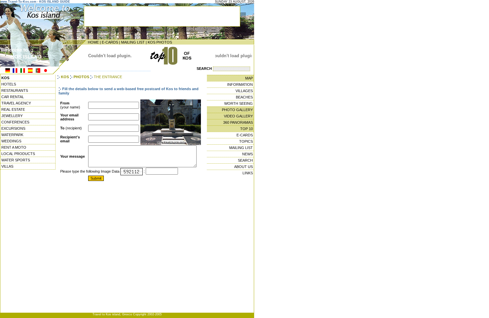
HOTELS (8, 84)
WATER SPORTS (15, 160)
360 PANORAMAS (238, 122)
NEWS (247, 154)
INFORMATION (240, 84)
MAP (249, 78)
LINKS (248, 173)
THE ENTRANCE (108, 77)
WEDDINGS (11, 141)
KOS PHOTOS (160, 42)
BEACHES (244, 97)
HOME (93, 42)
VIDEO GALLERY (238, 116)
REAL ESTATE (13, 109)
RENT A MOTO (13, 147)
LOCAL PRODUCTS (18, 154)
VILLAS (7, 166)
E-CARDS (110, 42)
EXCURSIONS (13, 128)
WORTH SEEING (238, 103)
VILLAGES (244, 91)
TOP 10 (246, 129)
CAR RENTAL (12, 97)
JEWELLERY (12, 116)
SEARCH (245, 160)
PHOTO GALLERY (237, 110)
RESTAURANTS (14, 90)
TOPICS (246, 141)
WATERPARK (12, 135)
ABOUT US (243, 167)
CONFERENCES (15, 122)
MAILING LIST (133, 42)
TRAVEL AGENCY (16, 103)
